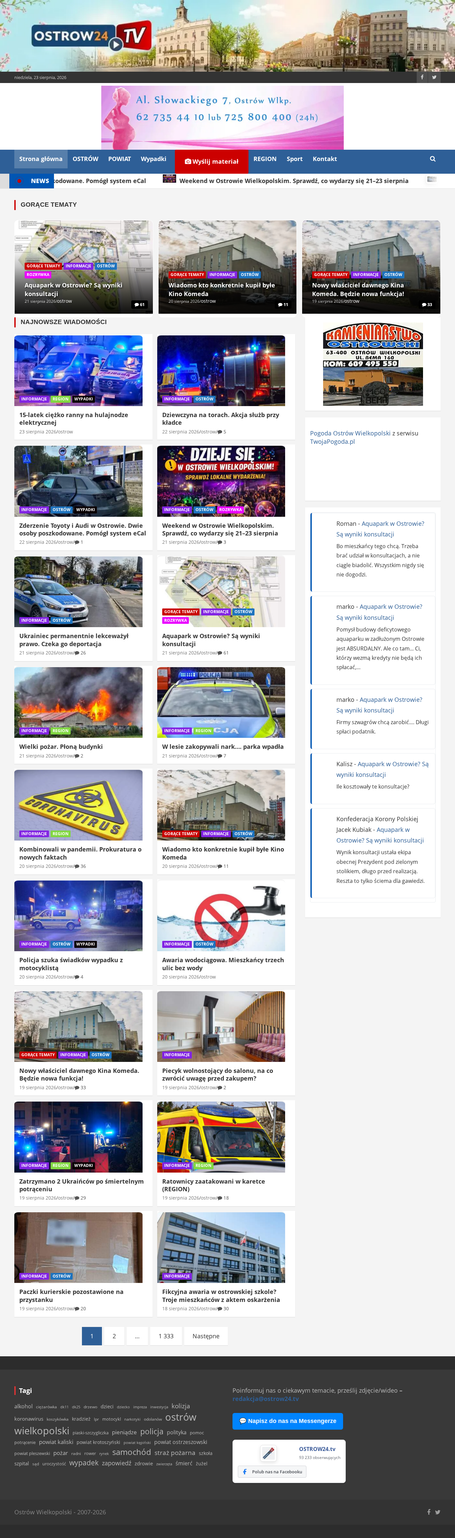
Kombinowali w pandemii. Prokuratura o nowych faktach (80, 853)
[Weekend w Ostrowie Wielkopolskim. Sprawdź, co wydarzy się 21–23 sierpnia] (221, 481)
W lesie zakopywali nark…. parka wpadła (223, 746)
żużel (202, 1463)
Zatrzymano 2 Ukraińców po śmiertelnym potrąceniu (81, 1185)
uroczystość (54, 1464)
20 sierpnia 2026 (184, 301)
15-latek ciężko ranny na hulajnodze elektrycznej (73, 418)
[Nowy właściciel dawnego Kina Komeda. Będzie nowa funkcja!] (78, 1026)
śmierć (184, 1463)
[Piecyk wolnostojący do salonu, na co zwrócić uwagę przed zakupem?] (221, 1026)
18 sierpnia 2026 (180, 1308)
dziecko (123, 1406)
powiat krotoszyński (98, 1442)
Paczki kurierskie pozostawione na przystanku (71, 1295)
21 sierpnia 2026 (40, 301)
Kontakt (325, 159)
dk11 (64, 1406)
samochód (131, 1451)
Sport (295, 159)
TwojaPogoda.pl (332, 441)
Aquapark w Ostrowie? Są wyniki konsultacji (211, 639)
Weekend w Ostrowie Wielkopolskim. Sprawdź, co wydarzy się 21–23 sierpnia (220, 529)
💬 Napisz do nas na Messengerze (287, 1421)
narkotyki (132, 1419)
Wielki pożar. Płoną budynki (61, 746)
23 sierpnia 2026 (37, 431)
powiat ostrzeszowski (180, 1442)
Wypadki (154, 159)
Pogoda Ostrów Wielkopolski (350, 433)
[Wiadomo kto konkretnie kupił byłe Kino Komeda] (221, 805)
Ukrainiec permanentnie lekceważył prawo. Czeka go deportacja (74, 639)
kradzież (81, 1419)
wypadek (84, 1462)
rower (90, 1453)
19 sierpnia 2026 (327, 301)
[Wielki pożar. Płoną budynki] (78, 702)
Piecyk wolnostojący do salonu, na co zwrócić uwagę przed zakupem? (217, 1074)
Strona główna (41, 159)
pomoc (197, 1433)
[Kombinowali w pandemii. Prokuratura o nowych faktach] (78, 805)
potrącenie (25, 1442)
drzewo (90, 1406)
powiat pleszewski (32, 1453)
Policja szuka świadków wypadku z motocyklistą (71, 964)
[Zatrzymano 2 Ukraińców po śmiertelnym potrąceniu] (78, 1137)
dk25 (76, 1406)
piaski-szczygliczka (91, 1433)
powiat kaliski (56, 1442)
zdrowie (144, 1463)
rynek (104, 1453)
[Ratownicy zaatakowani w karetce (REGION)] (221, 1137)
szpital (21, 1463)
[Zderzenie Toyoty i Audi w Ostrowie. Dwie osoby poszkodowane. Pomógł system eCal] (78, 481)
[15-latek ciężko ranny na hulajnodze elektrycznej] (78, 370)
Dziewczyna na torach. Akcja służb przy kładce (220, 418)
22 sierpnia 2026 (180, 431)
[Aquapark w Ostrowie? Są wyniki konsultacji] (221, 591)
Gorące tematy (43, 266)
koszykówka (58, 1419)
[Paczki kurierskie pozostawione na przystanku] (78, 1247)
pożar (60, 1453)
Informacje (78, 266)
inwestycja (159, 1407)
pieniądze (124, 1432)
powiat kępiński (137, 1442)
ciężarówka (46, 1407)
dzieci (107, 1406)
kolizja (181, 1406)
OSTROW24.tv (317, 1449)
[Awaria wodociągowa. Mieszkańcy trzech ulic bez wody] (221, 916)
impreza (140, 1406)
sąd (35, 1464)
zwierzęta (164, 1463)
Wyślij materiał (214, 161)
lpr (96, 1419)
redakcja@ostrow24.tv (265, 1399)
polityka (177, 1432)
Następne (206, 1336)
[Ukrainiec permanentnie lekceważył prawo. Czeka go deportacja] (78, 591)
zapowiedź (116, 1463)
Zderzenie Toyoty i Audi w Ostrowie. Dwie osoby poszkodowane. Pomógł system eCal (82, 529)
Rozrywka (38, 274)
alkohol (23, 1406)
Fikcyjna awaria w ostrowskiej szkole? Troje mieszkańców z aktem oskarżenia (221, 1295)
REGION (265, 159)
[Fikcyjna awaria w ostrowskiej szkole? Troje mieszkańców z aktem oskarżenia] (221, 1247)
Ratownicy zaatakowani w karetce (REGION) (213, 1185)
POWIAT (119, 159)
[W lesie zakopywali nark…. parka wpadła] (221, 702)
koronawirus (28, 1418)
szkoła (206, 1453)
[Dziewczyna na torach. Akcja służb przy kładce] (221, 370)
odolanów (153, 1419)
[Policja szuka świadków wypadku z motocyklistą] (78, 916)
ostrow (64, 301)
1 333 (166, 1336)
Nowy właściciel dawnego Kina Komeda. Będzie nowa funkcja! (79, 1074)
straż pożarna (175, 1452)
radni (76, 1453)
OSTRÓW (85, 159)
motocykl (111, 1419)
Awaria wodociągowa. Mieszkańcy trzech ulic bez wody (223, 964)
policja (152, 1431)
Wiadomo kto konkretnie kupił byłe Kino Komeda (223, 853)
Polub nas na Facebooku (277, 1472)
